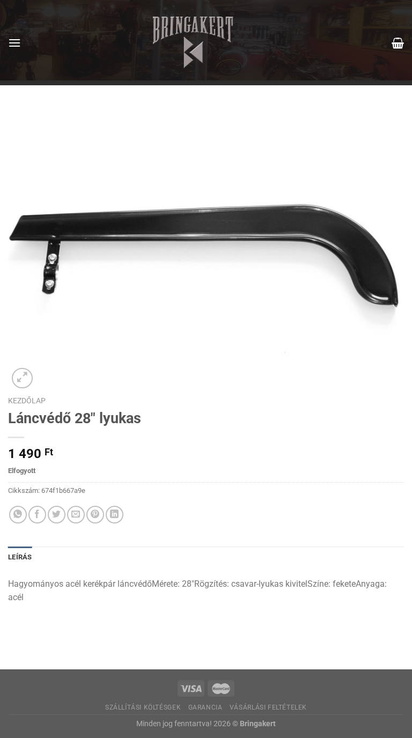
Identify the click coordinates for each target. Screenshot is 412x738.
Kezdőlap (27, 400)
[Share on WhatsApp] (18, 514)
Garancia (205, 707)
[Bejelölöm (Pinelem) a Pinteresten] (95, 514)
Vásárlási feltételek (268, 707)
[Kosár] (398, 43)
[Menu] (14, 42)
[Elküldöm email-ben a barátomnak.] (76, 514)
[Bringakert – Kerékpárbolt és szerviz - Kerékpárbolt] (193, 43)
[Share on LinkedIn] (114, 514)
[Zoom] (22, 378)
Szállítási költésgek (143, 707)
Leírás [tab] (20, 557)
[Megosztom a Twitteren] (56, 514)
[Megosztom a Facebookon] (37, 514)
